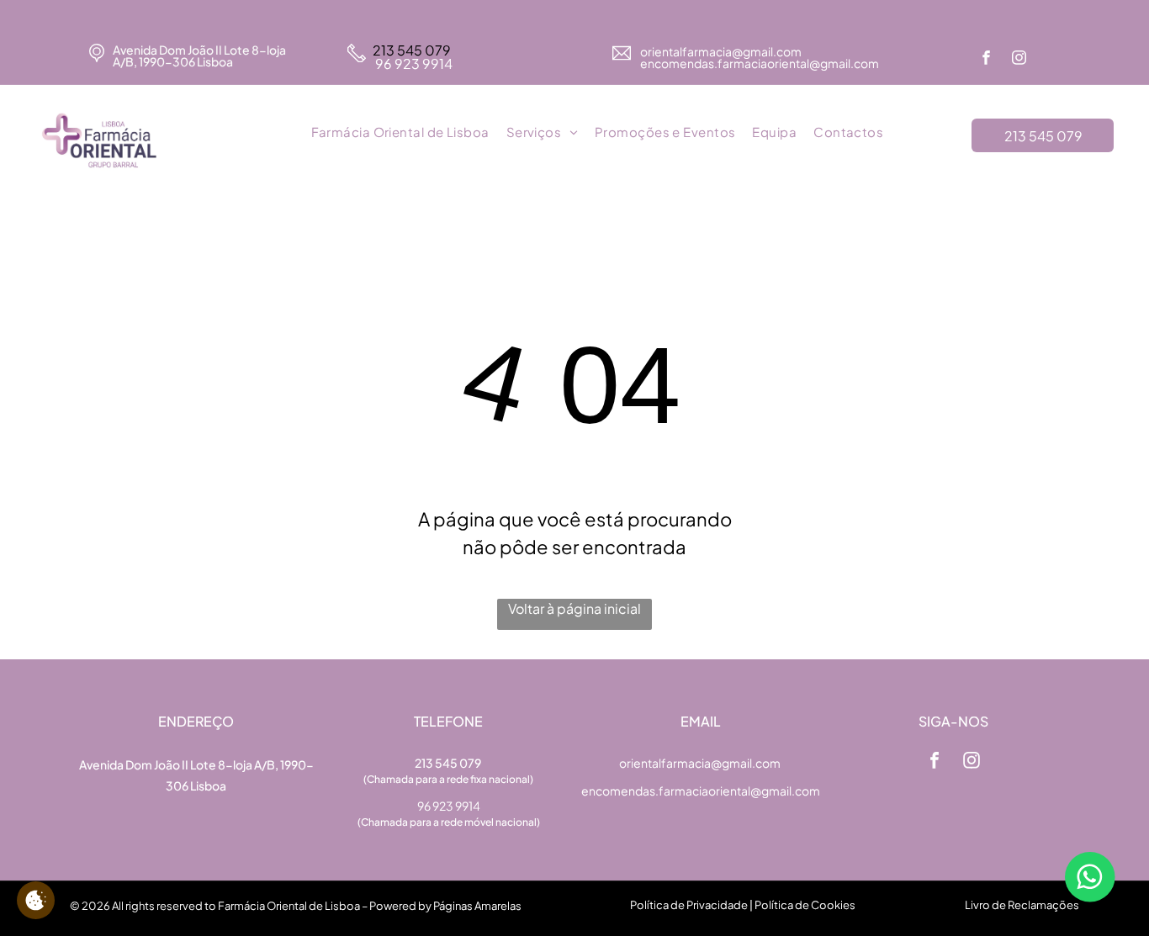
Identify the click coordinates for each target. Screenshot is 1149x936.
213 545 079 (412, 50)
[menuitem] (400, 133)
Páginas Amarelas (477, 905)
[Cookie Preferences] (36, 900)
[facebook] (986, 60)
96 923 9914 (413, 63)
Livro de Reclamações (1022, 905)
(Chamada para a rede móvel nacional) (448, 822)
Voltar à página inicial (574, 608)
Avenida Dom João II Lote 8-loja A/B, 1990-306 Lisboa (199, 55)
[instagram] (1019, 60)
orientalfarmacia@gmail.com (721, 51)
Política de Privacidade (689, 905)
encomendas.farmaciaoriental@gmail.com (700, 790)
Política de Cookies (805, 905)
